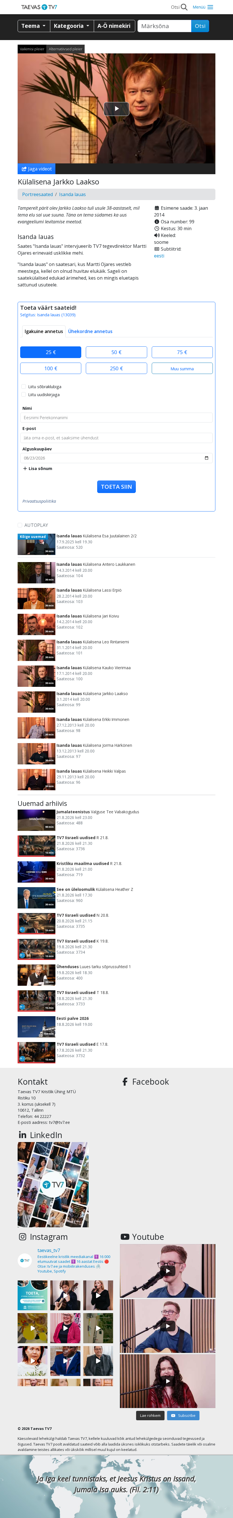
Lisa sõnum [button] (40, 468)
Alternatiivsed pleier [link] (65, 48)
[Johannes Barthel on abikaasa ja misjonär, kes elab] (98, 1361)
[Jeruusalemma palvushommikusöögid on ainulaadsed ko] (65, 1361)
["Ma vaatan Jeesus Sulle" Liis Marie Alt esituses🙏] (65, 1295)
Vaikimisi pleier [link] (32, 48)
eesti (159, 256)
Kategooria (69, 26)
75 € (182, 352)
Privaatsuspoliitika (39, 501)
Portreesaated (37, 194)
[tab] (44, 331)
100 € (50, 368)
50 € (116, 352)
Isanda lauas (72, 194)
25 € (51, 352)
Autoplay (36, 525)
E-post (29, 428)
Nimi (27, 408)
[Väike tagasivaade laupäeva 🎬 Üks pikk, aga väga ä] (98, 1328)
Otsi (200, 26)
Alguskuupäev (37, 449)
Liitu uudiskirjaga (44, 394)
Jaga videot (39, 169)
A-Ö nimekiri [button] (113, 26)
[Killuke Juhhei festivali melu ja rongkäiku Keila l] (32, 1328)
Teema (31, 26)
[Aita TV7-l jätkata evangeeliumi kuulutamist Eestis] (32, 1295)
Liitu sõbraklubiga (44, 386)
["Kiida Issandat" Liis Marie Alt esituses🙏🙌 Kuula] (98, 1295)
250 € (116, 368)
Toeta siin (116, 486)
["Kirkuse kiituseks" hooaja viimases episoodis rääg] (65, 1328)
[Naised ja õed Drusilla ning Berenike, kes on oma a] (32, 1361)
